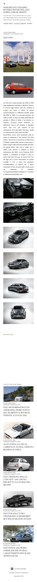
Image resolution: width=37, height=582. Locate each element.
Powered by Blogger (20, 568)
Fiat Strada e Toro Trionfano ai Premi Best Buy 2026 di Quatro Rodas (17, 516)
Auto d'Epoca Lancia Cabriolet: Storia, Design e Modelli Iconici (18, 447)
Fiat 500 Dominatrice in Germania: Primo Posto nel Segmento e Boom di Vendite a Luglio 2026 (16, 411)
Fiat (12, 334)
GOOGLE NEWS (20, 24)
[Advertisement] (18, 359)
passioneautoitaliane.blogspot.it (15, 172)
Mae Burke (25, 572)
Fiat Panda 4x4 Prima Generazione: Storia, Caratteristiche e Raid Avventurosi (16, 551)
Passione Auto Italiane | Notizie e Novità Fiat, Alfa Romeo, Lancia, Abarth (16, 9)
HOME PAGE (8, 24)
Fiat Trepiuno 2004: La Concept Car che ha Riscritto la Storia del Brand (16, 480)
